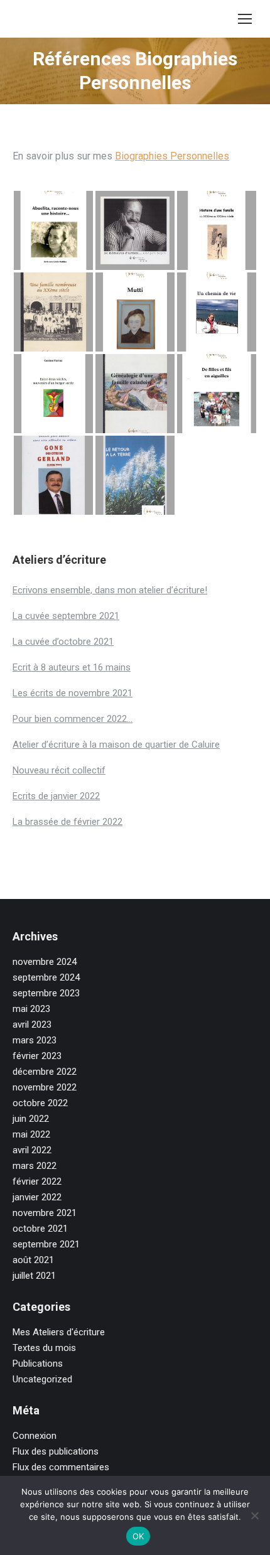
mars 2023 (35, 1040)
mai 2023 (31, 1008)
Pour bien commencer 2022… (72, 718)
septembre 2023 (46, 993)
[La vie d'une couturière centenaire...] (216, 393)
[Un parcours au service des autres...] (53, 475)
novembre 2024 (45, 961)
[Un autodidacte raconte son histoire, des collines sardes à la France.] (53, 393)
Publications (38, 1363)
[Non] (254, 1515)
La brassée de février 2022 (67, 821)
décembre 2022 (45, 1071)
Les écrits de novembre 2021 (72, 693)
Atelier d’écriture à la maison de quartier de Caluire (116, 744)
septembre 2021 (46, 1244)
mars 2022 (35, 1165)
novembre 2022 (45, 1087)
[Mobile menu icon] (244, 18)
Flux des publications (56, 1451)
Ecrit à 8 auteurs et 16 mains (72, 667)
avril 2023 (32, 1024)
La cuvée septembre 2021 (66, 615)
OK (138, 1536)
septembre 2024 (46, 977)
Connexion (35, 1435)
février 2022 (37, 1181)
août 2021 (33, 1260)
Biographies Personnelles (172, 156)
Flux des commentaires (61, 1467)
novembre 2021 (45, 1213)
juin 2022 (31, 1118)
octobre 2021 (40, 1228)
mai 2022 (31, 1134)
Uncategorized (42, 1379)
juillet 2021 (34, 1275)
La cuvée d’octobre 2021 (63, 641)
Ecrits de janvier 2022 (56, 796)
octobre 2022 (40, 1103)
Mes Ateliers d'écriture (59, 1332)
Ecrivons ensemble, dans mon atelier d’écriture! (110, 590)
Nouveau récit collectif (59, 770)
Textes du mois (44, 1347)
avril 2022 (32, 1150)
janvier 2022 (37, 1197)
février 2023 (37, 1056)
